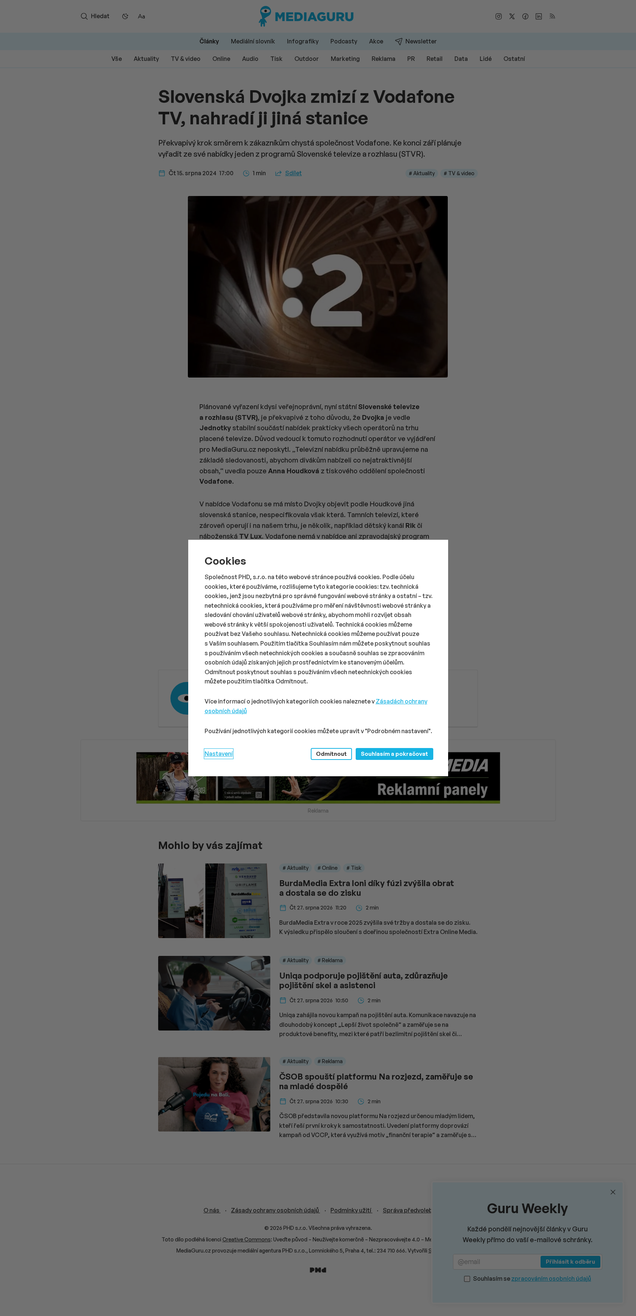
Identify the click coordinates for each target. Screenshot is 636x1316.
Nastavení (219, 753)
